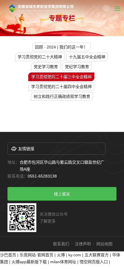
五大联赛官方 (96, 255)
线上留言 (62, 194)
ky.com (74, 255)
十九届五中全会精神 (87, 57)
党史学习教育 (46, 66)
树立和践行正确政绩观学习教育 (62, 96)
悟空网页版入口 (94, 261)
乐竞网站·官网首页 (36, 255)
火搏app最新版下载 (29, 261)
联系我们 (61, 244)
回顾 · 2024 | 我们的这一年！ (61, 47)
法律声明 (83, 244)
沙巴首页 (8, 255)
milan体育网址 (63, 261)
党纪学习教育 (77, 66)
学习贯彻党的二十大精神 (40, 57)
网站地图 (104, 244)
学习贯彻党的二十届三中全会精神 (61, 76)
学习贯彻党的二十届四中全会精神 (61, 86)
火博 (61, 255)
